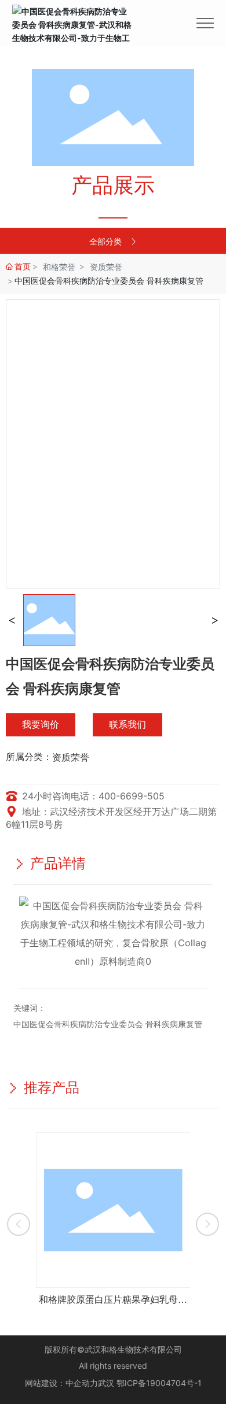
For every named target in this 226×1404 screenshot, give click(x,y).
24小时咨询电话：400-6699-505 (92, 796)
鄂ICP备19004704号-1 (159, 1383)
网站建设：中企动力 (61, 1383)
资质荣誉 (106, 267)
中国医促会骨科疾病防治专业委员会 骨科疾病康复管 (107, 1024)
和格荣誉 (59, 267)
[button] (18, 1224)
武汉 (106, 1383)
